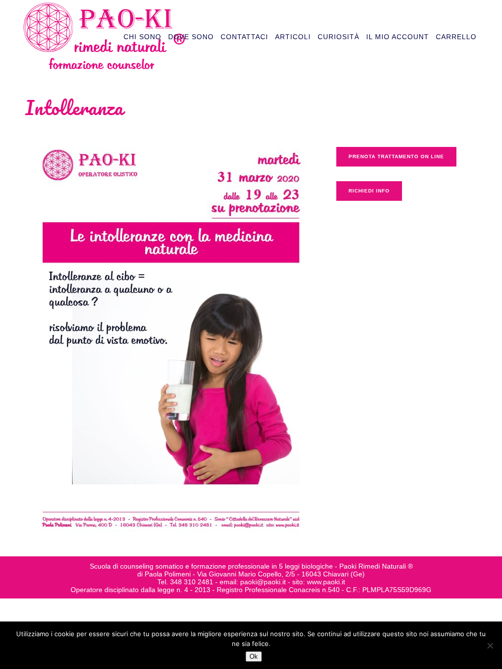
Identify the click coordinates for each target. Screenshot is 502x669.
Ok (254, 656)
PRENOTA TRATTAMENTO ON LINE (396, 156)
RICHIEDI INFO (369, 190)
